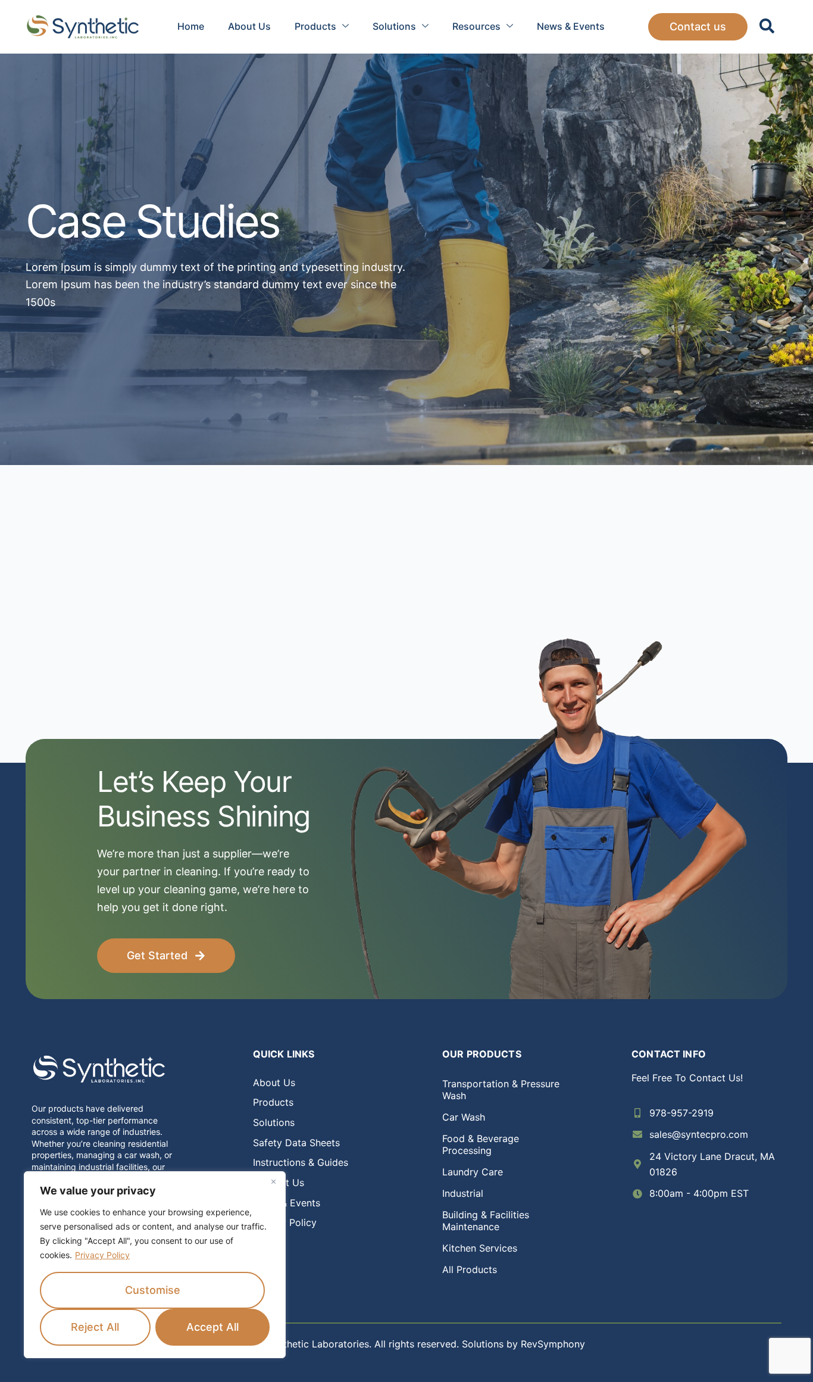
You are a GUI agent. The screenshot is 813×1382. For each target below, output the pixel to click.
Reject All (95, 1327)
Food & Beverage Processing (480, 1144)
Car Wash (463, 1117)
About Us (249, 26)
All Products (469, 1269)
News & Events (571, 26)
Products (315, 26)
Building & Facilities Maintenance (485, 1221)
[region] (155, 1264)
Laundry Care (472, 1172)
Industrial (462, 1193)
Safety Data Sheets (296, 1143)
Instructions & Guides (300, 1162)
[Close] (273, 1181)
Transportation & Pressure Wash (500, 1090)
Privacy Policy (102, 1255)
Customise (152, 1290)
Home (190, 26)
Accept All (212, 1327)
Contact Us (278, 1182)
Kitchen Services (479, 1248)
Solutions (394, 26)
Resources (476, 26)
